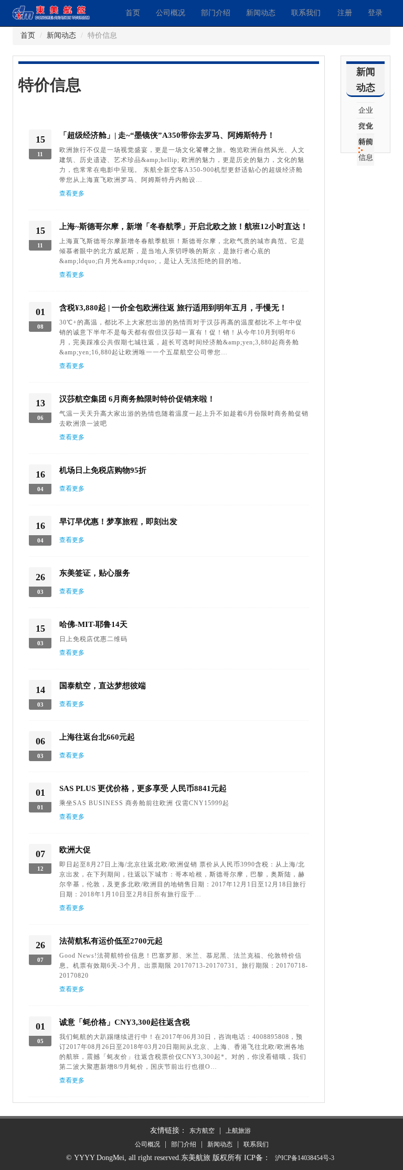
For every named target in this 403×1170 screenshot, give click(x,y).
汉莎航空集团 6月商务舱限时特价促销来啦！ (137, 399)
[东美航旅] (65, 11)
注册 (344, 13)
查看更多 (71, 193)
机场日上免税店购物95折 (102, 470)
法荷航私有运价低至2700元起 (111, 941)
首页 (132, 13)
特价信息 (365, 149)
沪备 (304, 1158)
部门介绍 (215, 13)
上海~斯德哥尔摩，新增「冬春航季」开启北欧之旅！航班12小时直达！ (183, 226)
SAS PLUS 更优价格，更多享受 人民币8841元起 (143, 788)
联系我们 (306, 13)
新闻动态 (260, 13)
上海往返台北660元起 (97, 737)
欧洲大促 (75, 850)
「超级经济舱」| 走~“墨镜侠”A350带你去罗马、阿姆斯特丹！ (167, 135)
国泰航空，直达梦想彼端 (102, 685)
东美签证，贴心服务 (94, 573)
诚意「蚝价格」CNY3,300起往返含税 (124, 1022)
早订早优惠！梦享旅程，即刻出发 (118, 521)
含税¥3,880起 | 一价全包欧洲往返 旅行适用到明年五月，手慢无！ (173, 308)
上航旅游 (238, 1130)
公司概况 (170, 13)
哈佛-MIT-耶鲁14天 (93, 624)
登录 (375, 13)
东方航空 (202, 1130)
